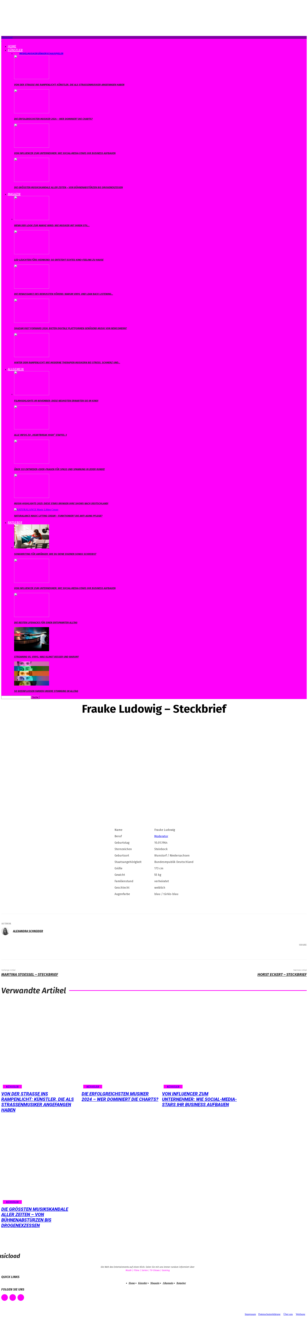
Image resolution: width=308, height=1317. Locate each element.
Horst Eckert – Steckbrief (282, 974)
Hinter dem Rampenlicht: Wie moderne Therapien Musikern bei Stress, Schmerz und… (67, 362)
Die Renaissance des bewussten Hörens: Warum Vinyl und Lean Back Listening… (63, 294)
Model (23, 53)
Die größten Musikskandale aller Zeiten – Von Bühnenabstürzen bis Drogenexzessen (68, 187)
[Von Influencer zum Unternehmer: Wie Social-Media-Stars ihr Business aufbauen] (31, 146)
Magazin (14, 194)
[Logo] (1, 40)
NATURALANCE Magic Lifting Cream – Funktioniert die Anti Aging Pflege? (58, 515)
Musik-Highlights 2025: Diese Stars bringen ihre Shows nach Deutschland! (61, 503)
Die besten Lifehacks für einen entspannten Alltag (45, 622)
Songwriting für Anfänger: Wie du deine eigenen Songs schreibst (55, 554)
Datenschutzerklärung (269, 1314)
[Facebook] (259, 953)
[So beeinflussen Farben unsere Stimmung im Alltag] (31, 684)
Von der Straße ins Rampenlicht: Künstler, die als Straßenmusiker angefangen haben (69, 84)
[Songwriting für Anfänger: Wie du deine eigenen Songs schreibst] (31, 547)
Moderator (161, 836)
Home (12, 46)
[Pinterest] (278, 953)
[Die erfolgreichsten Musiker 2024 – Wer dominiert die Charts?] (31, 112)
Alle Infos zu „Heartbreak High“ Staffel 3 (40, 434)
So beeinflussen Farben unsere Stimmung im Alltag (46, 691)
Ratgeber (15, 522)
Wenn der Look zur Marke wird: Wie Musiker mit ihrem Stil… (52, 225)
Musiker (32, 53)
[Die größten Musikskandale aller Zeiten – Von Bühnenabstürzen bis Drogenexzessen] (31, 181)
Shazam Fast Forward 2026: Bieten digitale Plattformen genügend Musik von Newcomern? (70, 328)
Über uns (288, 1314)
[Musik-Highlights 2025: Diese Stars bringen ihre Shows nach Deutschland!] (31, 497)
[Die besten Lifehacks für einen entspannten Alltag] (31, 616)
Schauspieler (55, 53)
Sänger (42, 53)
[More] (300, 953)
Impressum (250, 1314)
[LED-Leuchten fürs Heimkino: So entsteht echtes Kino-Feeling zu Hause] (31, 253)
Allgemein (16, 369)
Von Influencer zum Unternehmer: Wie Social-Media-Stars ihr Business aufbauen (65, 153)
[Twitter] (268, 953)
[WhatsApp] (288, 953)
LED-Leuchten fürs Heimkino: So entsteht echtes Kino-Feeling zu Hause (58, 259)
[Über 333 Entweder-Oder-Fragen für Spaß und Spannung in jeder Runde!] (31, 462)
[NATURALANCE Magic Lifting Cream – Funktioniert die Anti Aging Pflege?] (36, 509)
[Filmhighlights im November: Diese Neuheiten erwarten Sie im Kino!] (31, 394)
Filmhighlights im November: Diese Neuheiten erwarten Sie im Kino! (56, 400)
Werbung (300, 1314)
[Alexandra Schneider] (7, 931)
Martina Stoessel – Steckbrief (29, 974)
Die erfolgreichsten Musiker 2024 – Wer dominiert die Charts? (53, 118)
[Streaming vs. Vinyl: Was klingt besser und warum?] (31, 650)
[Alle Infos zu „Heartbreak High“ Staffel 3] (31, 428)
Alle (16, 53)
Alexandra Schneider (28, 931)
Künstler (15, 50)
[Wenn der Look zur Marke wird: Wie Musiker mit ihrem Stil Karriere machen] (31, 219)
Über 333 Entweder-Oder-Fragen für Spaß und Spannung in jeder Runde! (59, 469)
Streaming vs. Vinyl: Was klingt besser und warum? (46, 656)
